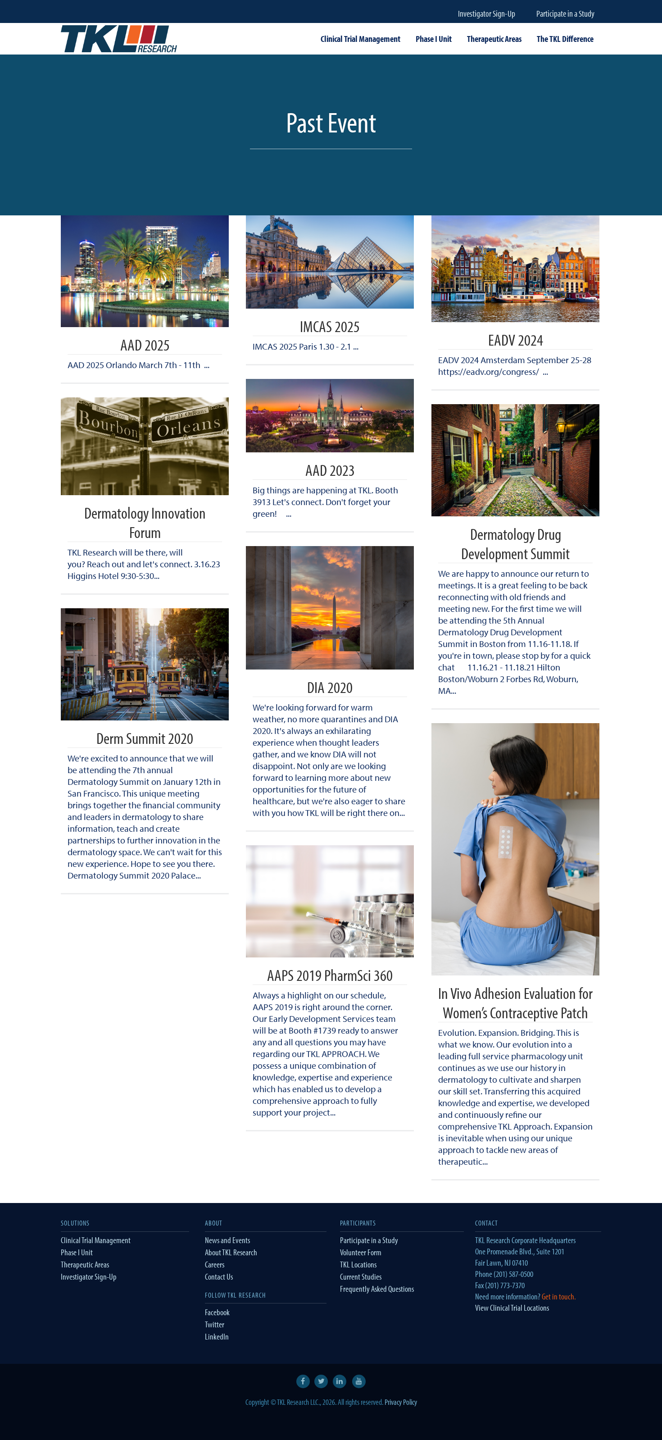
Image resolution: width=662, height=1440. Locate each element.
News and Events (227, 1240)
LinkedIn (217, 1336)
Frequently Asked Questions (377, 1288)
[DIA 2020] (330, 608)
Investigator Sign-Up (486, 13)
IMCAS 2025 (330, 325)
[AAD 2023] (330, 415)
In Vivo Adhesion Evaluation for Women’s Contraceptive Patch (515, 1002)
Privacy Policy (401, 1402)
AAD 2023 (330, 469)
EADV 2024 (515, 339)
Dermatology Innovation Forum (145, 522)
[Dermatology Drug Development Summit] (515, 460)
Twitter (214, 1324)
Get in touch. (559, 1296)
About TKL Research (231, 1252)
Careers (214, 1264)
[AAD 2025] (145, 271)
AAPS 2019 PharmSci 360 (330, 974)
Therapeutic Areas (85, 1264)
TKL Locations (358, 1264)
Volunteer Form (360, 1252)
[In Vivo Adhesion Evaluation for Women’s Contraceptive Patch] (515, 849)
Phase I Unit (77, 1252)
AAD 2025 (145, 344)
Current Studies (360, 1276)
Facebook (217, 1312)
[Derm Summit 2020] (145, 664)
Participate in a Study (565, 13)
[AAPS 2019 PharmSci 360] (330, 901)
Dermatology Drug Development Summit (515, 543)
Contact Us (219, 1276)
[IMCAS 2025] (330, 262)
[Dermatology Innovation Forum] (145, 446)
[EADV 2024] (515, 268)
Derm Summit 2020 (144, 737)
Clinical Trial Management (96, 1240)
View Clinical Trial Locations (512, 1307)
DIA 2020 (330, 686)
